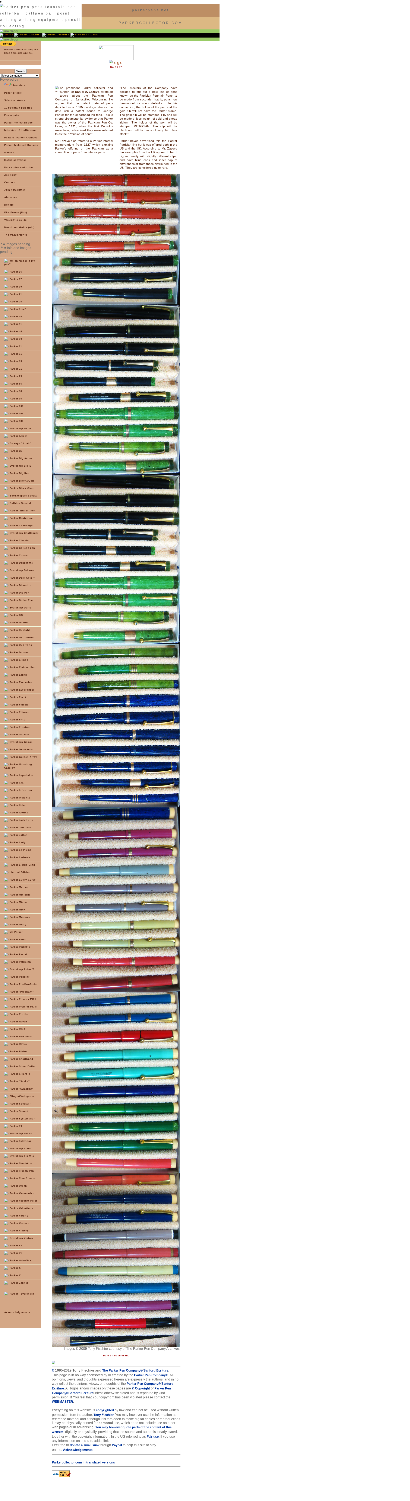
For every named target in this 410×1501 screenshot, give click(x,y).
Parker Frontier (19, 727)
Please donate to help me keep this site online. (21, 51)
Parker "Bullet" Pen (22, 510)
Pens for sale (13, 92)
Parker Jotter (18, 835)
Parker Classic (19, 540)
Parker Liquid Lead (22, 865)
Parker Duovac (19, 652)
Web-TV (9, 152)
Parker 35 (15, 316)
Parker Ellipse (18, 660)
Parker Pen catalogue (18, 122)
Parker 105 (16, 413)
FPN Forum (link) (15, 212)
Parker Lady (17, 842)
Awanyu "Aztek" (20, 443)
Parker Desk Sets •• (22, 577)
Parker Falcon (18, 704)
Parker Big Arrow (20, 458)
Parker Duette (18, 622)
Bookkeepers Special (23, 495)
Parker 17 (15, 279)
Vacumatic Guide (15, 220)
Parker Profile (18, 1014)
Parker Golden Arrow (23, 757)
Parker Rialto (18, 1051)
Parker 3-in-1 (18, 309)
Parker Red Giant (20, 1036)
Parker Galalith (19, 734)
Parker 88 (15, 391)
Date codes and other (18, 167)
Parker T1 (15, 1126)
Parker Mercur (18, 887)
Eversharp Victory (21, 1238)
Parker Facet (17, 697)
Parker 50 (15, 339)
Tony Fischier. (104, 1415)
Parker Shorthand (21, 1059)
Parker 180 (16, 421)
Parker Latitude (19, 857)
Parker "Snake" (19, 1081)
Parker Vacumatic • (22, 1193)
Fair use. (153, 1436)
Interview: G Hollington (20, 130)
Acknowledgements (17, 1312)
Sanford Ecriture (156, 1370)
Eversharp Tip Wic (21, 1156)
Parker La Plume (20, 850)
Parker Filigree (19, 712)
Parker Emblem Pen (22, 667)
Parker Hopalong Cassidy (18, 766)
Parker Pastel (18, 954)
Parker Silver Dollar (22, 1066)
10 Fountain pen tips (18, 107)
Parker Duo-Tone (20, 645)
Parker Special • (20, 1103)
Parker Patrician (20, 962)
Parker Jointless (20, 827)
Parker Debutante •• (22, 563)
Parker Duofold (19, 630)
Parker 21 (15, 294)
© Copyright (141, 1388)
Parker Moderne (20, 917)
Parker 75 (15, 376)
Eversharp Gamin (21, 742)
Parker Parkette (19, 947)
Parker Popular (19, 977)
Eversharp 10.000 (20, 428)
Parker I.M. (16, 782)
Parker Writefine (20, 1260)
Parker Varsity (18, 1215)
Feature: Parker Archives (20, 137)
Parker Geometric (21, 749)
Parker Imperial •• (21, 775)
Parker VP (15, 1245)
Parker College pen (22, 548)
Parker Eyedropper (21, 689)
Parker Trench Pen (21, 1171)
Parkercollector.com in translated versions (83, 1462)
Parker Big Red (19, 473)
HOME (9, 34)
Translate (19, 85)
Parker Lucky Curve (22, 879)
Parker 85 (15, 383)
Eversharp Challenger (23, 533)
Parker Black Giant (22, 488)
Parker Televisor (20, 1141)
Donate (9, 204)
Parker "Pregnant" (21, 991)
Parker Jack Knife (21, 820)
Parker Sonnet (18, 1111)
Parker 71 (15, 368)
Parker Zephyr (18, 1283)
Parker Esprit (18, 675)
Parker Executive (20, 682)
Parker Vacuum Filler (23, 1200)
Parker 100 (16, 406)
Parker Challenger (21, 525)
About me (10, 197)
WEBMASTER (62, 1401)
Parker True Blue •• (22, 1178)
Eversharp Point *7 (22, 969)
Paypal (117, 1445)
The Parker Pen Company (120, 1370)
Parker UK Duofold (22, 637)
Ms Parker (16, 932)
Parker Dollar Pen (21, 600)
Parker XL (15, 1275)
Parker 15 (15, 271)
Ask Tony (10, 175)
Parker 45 (15, 331)
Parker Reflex (18, 1044)
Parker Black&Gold (22, 480)
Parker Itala (17, 805)
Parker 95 (15, 398)
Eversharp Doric (20, 607)
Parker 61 (15, 354)
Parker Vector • (19, 1223)
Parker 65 (15, 361)
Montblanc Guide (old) (19, 227)
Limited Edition (20, 872)
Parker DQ (16, 615)
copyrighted (104, 1410)
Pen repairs (11, 115)
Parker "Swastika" (21, 1088)
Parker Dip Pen (19, 592)
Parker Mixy (17, 909)
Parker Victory (19, 1230)
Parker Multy (17, 924)
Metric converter (15, 160)
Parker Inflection (20, 790)
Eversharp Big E (20, 466)
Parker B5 (15, 451)
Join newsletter (14, 190)
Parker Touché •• (20, 1163)
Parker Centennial (21, 518)
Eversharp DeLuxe (21, 570)
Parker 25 (15, 301)
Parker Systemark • (22, 1118)
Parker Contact (19, 555)
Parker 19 (15, 286)
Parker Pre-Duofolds (23, 984)
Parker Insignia (19, 797)
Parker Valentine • (21, 1208)
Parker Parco (17, 939)
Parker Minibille (20, 894)
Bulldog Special (20, 503)
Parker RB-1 (17, 1029)
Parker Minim (18, 902)
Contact (9, 182)
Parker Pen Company (150, 1375)
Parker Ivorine (18, 812)
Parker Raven (18, 1021)
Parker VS (15, 1253)
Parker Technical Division (21, 145)
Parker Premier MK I (22, 999)
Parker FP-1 (17, 719)
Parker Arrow (18, 436)
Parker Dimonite (20, 585)
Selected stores (14, 100)
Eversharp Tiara (20, 1148)
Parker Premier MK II (23, 1006)
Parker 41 (15, 324)
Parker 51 (15, 346)
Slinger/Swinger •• (21, 1096)
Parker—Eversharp (21, 1293)
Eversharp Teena (20, 1133)
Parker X (15, 1268)
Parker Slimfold (19, 1074)
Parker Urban (18, 1186)
